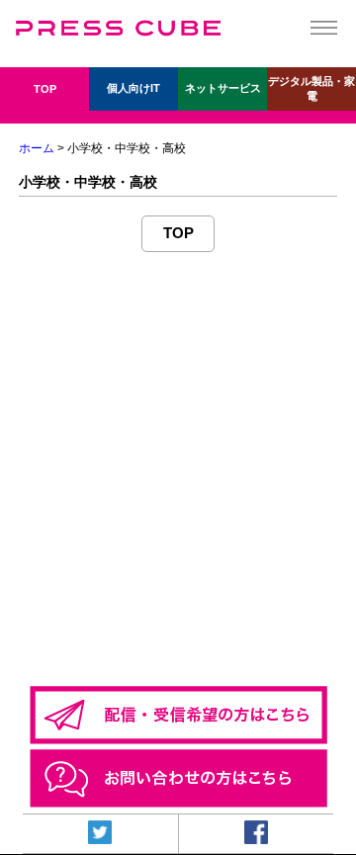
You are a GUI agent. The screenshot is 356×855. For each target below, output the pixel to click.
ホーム (36, 148)
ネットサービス (223, 88)
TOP (45, 89)
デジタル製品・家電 (311, 88)
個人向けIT (133, 88)
